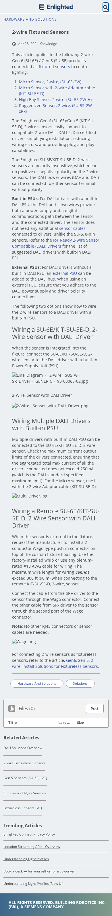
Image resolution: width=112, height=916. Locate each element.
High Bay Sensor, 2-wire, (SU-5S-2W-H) (55, 99)
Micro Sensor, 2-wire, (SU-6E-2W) (50, 81)
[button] (94, 708)
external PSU (65, 273)
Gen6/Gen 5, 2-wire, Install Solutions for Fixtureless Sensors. (55, 663)
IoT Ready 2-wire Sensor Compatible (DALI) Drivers (55, 243)
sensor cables (72, 228)
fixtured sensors (54, 66)
